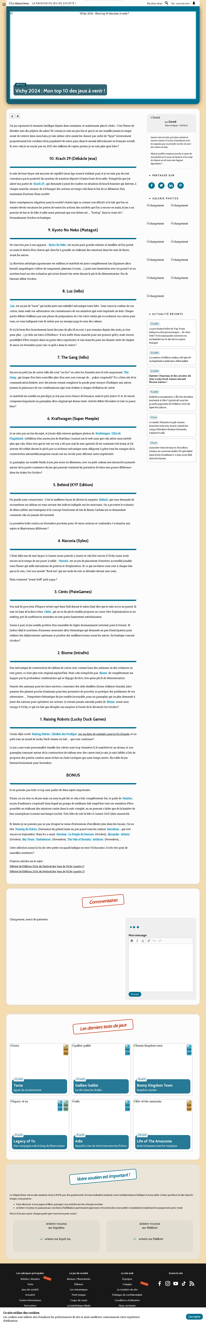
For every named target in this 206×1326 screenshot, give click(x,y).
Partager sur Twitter (161, 185)
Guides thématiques (30, 1300)
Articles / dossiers (36, 1278)
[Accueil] (19, 3)
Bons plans (30, 1305)
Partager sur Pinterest (180, 185)
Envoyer (135, 994)
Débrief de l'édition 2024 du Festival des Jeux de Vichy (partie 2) (47, 871)
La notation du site (127, 1289)
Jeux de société (30, 1289)
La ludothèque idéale (78, 1305)
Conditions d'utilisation (127, 1300)
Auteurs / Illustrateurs (78, 1278)
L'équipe (135, 1284)
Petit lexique (79, 1294)
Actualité (30, 1294)
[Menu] (4, 4)
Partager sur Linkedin (171, 185)
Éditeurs (78, 1284)
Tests (30, 1284)
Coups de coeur (78, 1300)
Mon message (138, 935)
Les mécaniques (79, 1289)
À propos (127, 1278)
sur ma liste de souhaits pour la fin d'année (103, 734)
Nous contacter (127, 1305)
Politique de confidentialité (127, 1294)
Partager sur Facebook (151, 185)
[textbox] (161, 968)
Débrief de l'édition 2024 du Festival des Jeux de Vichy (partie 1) (47, 866)
